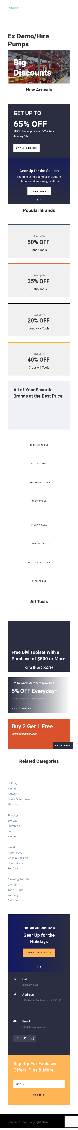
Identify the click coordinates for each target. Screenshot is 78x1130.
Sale (10, 831)
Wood (11, 847)
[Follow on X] (25, 1038)
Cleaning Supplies (19, 879)
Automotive (15, 852)
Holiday (12, 783)
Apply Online (26, 148)
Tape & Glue (15, 890)
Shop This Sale (39, 953)
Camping (13, 884)
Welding (13, 895)
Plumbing (14, 826)
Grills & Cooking (18, 858)
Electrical (13, 804)
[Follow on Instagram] (32, 1038)
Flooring (13, 815)
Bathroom (14, 900)
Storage (12, 820)
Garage (12, 794)
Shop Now (39, 191)
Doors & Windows (19, 799)
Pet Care (13, 868)
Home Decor (15, 863)
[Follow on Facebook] (17, 1038)
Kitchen (12, 788)
